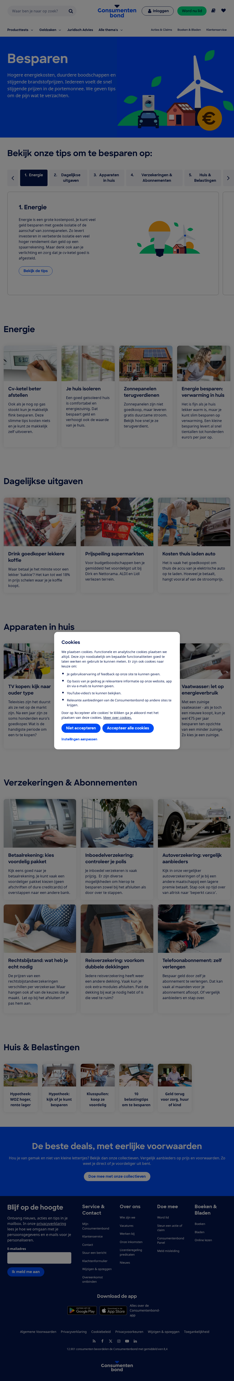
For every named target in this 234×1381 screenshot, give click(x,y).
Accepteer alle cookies (128, 728)
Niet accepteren (81, 728)
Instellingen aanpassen (79, 739)
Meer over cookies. (117, 717)
